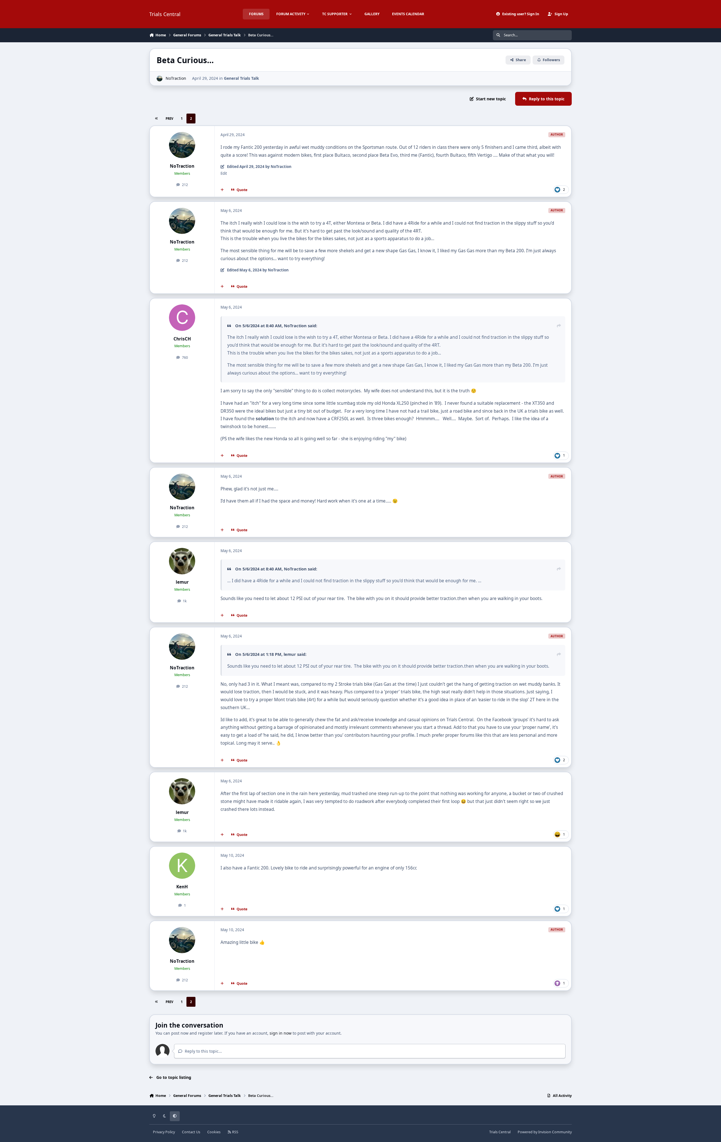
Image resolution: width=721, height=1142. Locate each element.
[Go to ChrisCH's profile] (182, 317)
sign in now (280, 1033)
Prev (169, 118)
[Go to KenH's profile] (182, 866)
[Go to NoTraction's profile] (160, 78)
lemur (182, 582)
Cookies (214, 1132)
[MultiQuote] (222, 189)
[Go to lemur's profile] (182, 561)
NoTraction (176, 78)
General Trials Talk (241, 78)
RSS (234, 1132)
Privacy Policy (164, 1132)
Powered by (545, 1132)
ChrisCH (182, 339)
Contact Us (191, 1132)
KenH (182, 887)
